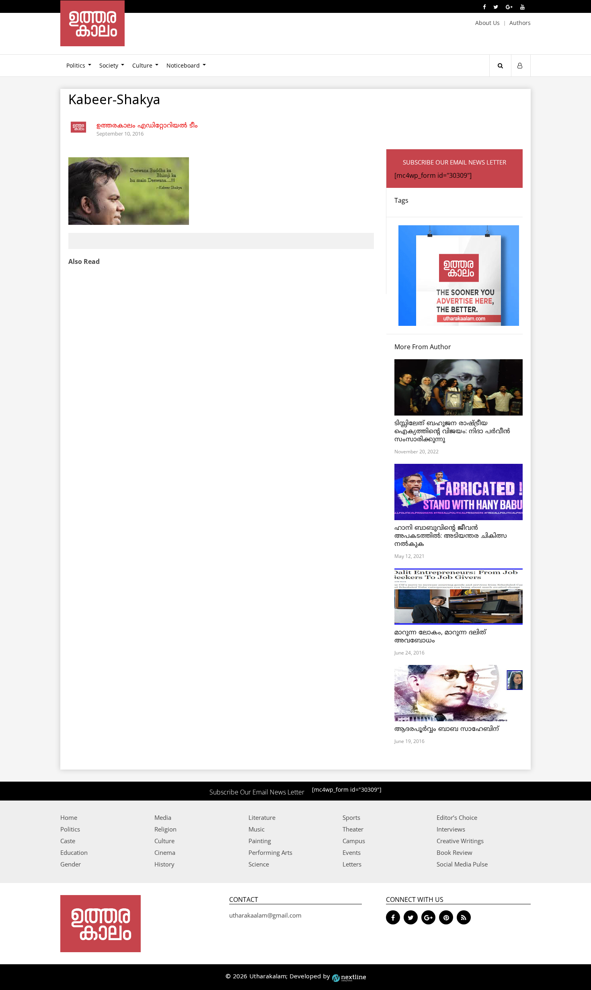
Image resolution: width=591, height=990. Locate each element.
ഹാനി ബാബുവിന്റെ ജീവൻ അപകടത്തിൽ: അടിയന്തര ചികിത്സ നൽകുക (450, 536)
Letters (352, 864)
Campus (354, 841)
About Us (487, 23)
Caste (67, 841)
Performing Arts (270, 852)
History (164, 864)
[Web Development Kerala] (349, 977)
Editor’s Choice (457, 817)
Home (68, 817)
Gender (70, 864)
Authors (520, 23)
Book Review (454, 852)
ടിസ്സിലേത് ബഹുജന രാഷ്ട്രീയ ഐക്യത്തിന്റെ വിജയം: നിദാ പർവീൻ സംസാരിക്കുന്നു (452, 432)
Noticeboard (183, 65)
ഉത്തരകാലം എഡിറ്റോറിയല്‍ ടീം (147, 126)
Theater (353, 829)
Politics (75, 65)
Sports (351, 817)
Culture (142, 65)
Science (258, 864)
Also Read (84, 261)
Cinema (164, 852)
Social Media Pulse (462, 864)
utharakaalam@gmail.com (265, 915)
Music (256, 829)
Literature (261, 817)
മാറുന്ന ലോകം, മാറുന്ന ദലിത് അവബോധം (440, 637)
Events (352, 852)
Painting (259, 841)
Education (74, 852)
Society (108, 65)
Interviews (451, 829)
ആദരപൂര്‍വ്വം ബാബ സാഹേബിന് (446, 729)
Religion (165, 829)
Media (162, 817)
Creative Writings (460, 841)
